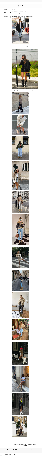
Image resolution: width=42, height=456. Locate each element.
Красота (5, 13)
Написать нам (36, 0)
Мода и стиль (20, 6)
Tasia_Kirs (15, 11)
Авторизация (25, 445)
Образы (5, 12)
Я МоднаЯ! (6, 2)
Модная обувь (24, 6)
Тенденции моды (6, 11)
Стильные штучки (6, 16)
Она (4, 17)
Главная (17, 6)
